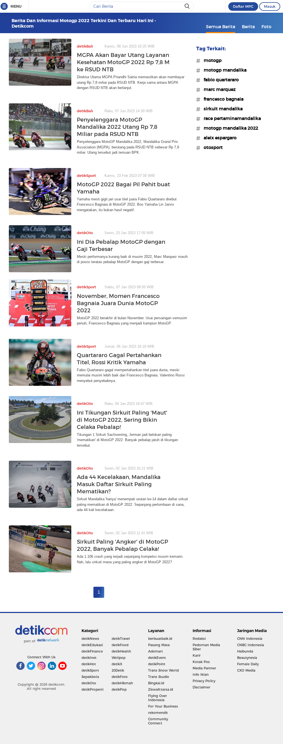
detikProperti (92, 689)
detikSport (90, 670)
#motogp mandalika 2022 (229, 128)
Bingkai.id (156, 683)
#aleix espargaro (218, 137)
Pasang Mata (159, 645)
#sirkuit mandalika (221, 108)
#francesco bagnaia (221, 99)
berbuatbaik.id (160, 638)
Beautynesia (247, 658)
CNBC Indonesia (250, 645)
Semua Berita (220, 26)
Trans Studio (158, 677)
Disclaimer (201, 687)
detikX (117, 664)
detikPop (119, 689)
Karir (197, 655)
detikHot (89, 664)
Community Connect (158, 721)
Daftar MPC (243, 6)
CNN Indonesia (249, 638)
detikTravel (121, 638)
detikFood (120, 645)
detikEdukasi (92, 645)
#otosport (211, 147)
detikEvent (157, 658)
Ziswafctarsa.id (160, 689)
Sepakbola (90, 677)
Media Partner (204, 668)
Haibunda (245, 651)
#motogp (211, 60)
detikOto (89, 683)
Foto (266, 26)
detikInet (89, 658)
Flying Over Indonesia (157, 698)
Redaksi (199, 638)
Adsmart (155, 651)
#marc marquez (218, 89)
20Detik (118, 670)
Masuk (270, 6)
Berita (248, 26)
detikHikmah (122, 683)
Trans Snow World (163, 670)
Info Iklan (201, 674)
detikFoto (120, 677)
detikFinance (92, 651)
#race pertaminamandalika (230, 118)
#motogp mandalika (223, 70)
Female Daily (248, 664)
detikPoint (156, 664)
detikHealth (121, 651)
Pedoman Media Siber (206, 647)
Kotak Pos (201, 662)
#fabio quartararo (219, 79)
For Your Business (163, 706)
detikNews (90, 638)
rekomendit (158, 713)
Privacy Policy (204, 681)
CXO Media (246, 670)
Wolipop (118, 658)
